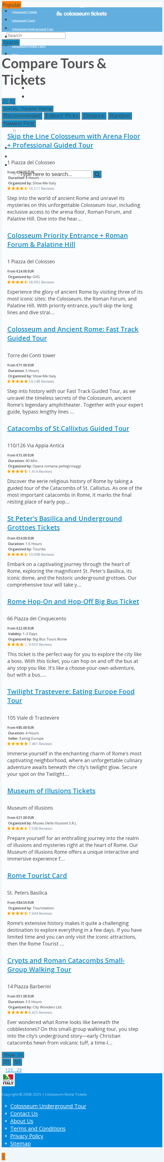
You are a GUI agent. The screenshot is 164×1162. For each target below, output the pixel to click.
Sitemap (20, 1143)
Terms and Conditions (38, 1128)
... (15, 1070)
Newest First (18, 123)
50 (17, 1062)
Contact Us (24, 1113)
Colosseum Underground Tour (32, 29)
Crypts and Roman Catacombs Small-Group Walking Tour (66, 965)
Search (10, 42)
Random (120, 116)
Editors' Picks (61, 116)
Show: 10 (12, 1054)
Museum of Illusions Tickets (51, 790)
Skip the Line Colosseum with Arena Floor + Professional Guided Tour (73, 141)
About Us (21, 1121)
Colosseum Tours (23, 20)
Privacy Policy (26, 1136)
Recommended (22, 116)
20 (6, 1062)
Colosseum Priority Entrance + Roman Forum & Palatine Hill (67, 240)
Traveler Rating (27, 108)
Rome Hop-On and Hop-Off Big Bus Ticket (73, 601)
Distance (94, 116)
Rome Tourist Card (37, 875)
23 (19, 1070)
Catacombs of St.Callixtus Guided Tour (68, 428)
